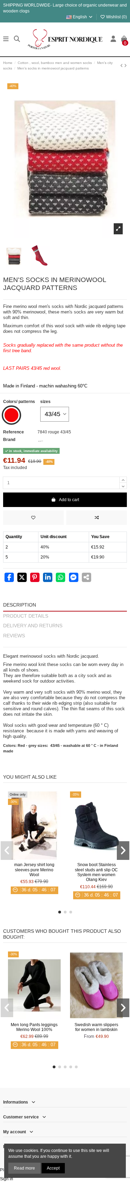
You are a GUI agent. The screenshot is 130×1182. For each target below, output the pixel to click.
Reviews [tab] (14, 635)
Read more (24, 1168)
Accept (53, 1168)
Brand (9, 439)
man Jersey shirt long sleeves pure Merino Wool (34, 869)
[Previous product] (122, 65)
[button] (59, 912)
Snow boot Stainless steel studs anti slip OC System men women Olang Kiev (96, 872)
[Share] (9, 578)
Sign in (6, 1178)
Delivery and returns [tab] (32, 625)
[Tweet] (22, 578)
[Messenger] (73, 578)
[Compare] (34, 857)
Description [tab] (19, 605)
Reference (13, 432)
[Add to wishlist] (33, 517)
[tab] (65, 644)
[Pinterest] (35, 578)
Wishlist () (116, 17)
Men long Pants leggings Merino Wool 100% (34, 1027)
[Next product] (125, 65)
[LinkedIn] (47, 578)
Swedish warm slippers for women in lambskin (96, 1027)
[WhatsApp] (60, 578)
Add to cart (69, 499)
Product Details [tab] (25, 616)
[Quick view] (42, 857)
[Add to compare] (96, 517)
